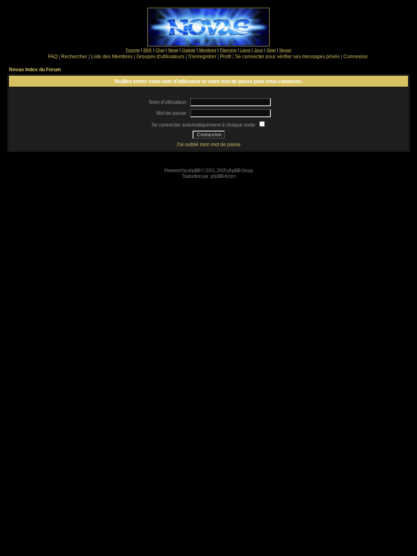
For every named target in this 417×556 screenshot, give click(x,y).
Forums (133, 50)
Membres (207, 50)
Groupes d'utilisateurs (160, 56)
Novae (285, 50)
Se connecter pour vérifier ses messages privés (287, 56)
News (173, 50)
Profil (225, 56)
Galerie (188, 50)
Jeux (258, 50)
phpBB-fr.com (223, 176)
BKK (147, 50)
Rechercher (74, 56)
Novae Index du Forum (35, 69)
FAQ (52, 56)
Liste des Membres (112, 56)
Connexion (355, 56)
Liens (245, 50)
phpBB (193, 170)
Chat (160, 50)
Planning (228, 50)
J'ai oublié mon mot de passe (208, 144)
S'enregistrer (202, 56)
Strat (271, 50)
